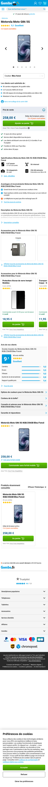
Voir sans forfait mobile (11, 460)
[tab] (13, 67)
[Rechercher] (44, 9)
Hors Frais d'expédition (17, 329)
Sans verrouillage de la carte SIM (15, 102)
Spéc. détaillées (9, 176)
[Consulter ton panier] (44, 3)
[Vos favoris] (40, 3)
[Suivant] (42, 48)
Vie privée (26, 665)
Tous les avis (8, 386)
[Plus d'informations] (29, 128)
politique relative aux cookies (13, 762)
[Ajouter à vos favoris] (43, 110)
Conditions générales (25, 667)
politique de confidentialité (28, 760)
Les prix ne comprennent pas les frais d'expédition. (27, 657)
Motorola (5, 18)
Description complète (11, 222)
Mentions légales (36, 665)
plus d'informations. (35, 661)
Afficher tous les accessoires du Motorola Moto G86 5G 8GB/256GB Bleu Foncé (23, 265)
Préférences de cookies (10, 667)
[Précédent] (6, 48)
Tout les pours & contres (12, 202)
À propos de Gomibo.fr (14, 665)
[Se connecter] (35, 3)
